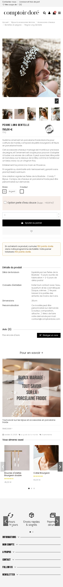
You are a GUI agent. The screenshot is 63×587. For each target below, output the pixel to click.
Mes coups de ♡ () (13, 4)
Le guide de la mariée (29, 435)
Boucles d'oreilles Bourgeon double (12, 474)
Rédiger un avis (50, 335)
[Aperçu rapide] (19, 469)
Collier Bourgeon (41, 473)
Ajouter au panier (33, 222)
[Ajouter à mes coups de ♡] (31, 231)
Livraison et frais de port (29, 2)
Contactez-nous (9, 2)
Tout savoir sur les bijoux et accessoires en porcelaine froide (28, 421)
